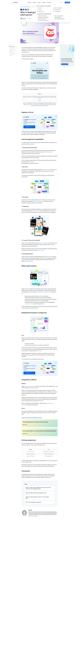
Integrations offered (12, 52)
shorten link (31, 161)
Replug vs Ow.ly (11, 46)
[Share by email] (28, 9)
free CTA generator (44, 243)
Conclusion (11, 55)
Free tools (44, 2)
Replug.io (24, 96)
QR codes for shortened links (38, 201)
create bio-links (47, 169)
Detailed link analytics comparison (12, 51)
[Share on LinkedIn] (23, 9)
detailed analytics (47, 151)
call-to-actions (41, 250)
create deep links (35, 210)
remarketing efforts (29, 261)
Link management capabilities (13, 47)
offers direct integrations (29, 386)
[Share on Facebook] (26, 9)
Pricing (39, 2)
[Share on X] (21, 9)
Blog (21, 6)
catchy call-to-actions (29, 303)
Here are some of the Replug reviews (32, 417)
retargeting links (48, 256)
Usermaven (39, 350)
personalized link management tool (44, 291)
